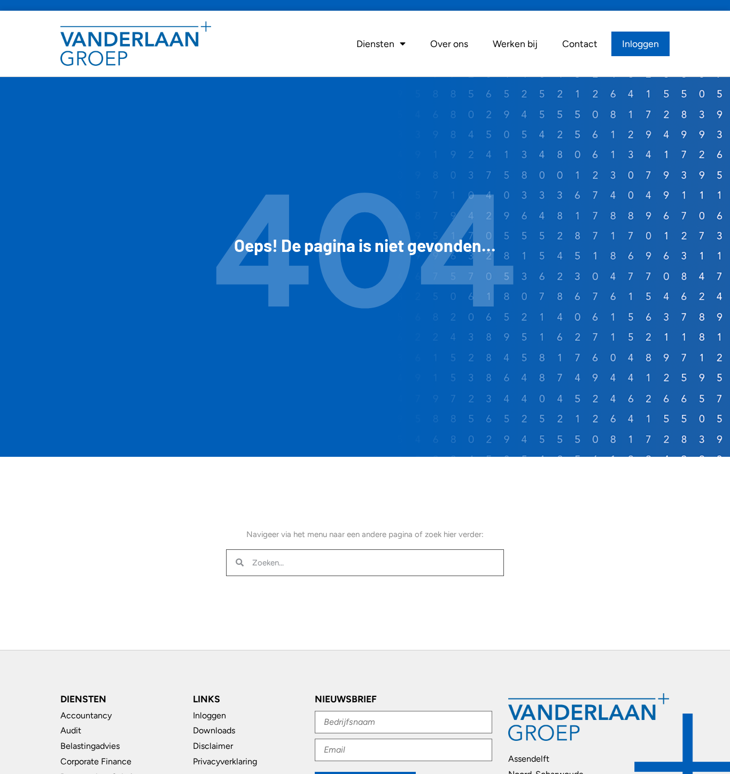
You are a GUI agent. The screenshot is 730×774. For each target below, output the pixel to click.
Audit (70, 730)
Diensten (375, 43)
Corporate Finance (95, 761)
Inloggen (640, 43)
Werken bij (515, 43)
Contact (579, 43)
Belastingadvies (90, 746)
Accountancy (86, 715)
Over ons (449, 43)
